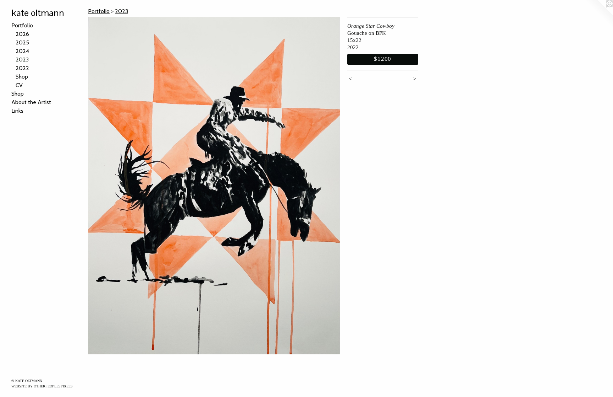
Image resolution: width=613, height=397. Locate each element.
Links (17, 110)
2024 (22, 51)
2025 (22, 42)
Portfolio (22, 25)
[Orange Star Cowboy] (214, 185)
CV (19, 85)
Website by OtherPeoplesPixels (42, 386)
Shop (22, 76)
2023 (22, 59)
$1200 (382, 58)
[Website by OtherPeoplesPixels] (599, 14)
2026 (22, 34)
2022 (22, 68)
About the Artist (31, 102)
